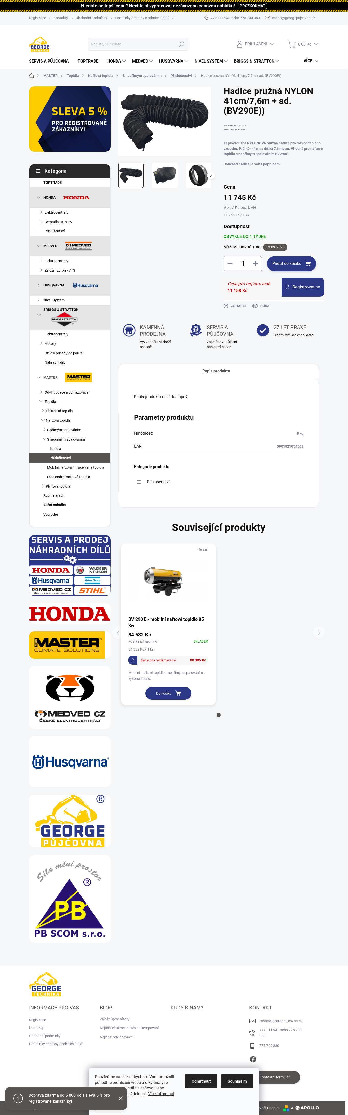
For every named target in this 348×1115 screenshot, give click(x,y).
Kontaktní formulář (275, 1077)
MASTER (50, 377)
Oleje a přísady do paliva (64, 353)
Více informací (161, 1093)
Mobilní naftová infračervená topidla (75, 467)
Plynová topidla (58, 486)
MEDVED (50, 246)
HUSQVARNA (53, 285)
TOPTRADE (52, 182)
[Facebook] (253, 1058)
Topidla (50, 401)
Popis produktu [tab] (216, 371)
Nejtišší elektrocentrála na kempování (129, 1028)
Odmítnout (201, 1081)
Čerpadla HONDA (58, 222)
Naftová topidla (58, 420)
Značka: (234, 129)
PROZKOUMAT (252, 6)
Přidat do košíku (286, 263)
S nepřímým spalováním (66, 439)
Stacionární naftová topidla (68, 477)
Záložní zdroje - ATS (60, 270)
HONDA (49, 197)
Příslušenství (60, 458)
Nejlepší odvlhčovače (116, 1037)
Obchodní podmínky (91, 18)
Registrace (37, 18)
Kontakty (60, 18)
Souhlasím (237, 1081)
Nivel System (54, 300)
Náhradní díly (55, 362)
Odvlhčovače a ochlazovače (66, 392)
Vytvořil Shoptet (267, 1108)
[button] (218, 715)
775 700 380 (269, 1046)
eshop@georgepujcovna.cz (280, 1021)
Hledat (182, 44)
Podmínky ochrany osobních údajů (142, 18)
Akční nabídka (54, 505)
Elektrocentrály (56, 212)
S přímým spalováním (64, 430)
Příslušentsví (55, 231)
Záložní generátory (114, 1019)
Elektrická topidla (59, 411)
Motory (50, 344)
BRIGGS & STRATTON (61, 310)
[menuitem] (51, 61)
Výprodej (50, 514)
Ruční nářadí (53, 495)
